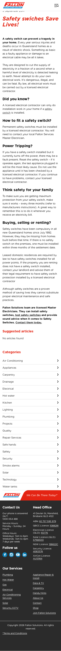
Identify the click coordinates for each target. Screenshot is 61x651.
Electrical (8, 388)
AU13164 (37, 558)
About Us (38, 598)
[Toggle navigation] (56, 5)
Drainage (8, 381)
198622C (53, 544)
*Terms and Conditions (15, 633)
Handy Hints (39, 593)
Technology (10, 479)
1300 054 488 (10, 519)
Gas (5, 584)
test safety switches (28, 315)
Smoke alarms (11, 465)
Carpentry (9, 374)
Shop (35, 608)
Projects (7, 423)
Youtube (18, 554)
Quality (7, 430)
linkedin (24, 554)
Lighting (8, 409)
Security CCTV (10, 608)
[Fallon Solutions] (14, 5)
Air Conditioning (13, 360)
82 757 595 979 (47, 521)
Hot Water (8, 579)
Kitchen (7, 402)
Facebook (5, 554)
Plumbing (8, 416)
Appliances (9, 367)
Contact (37, 603)
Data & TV (38, 583)
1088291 (54, 525)
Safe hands (9, 444)
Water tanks (10, 486)
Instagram (11, 554)
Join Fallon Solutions (44, 613)
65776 (44, 533)
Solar (6, 472)
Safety (6, 451)
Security (7, 458)
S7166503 (38, 540)
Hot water (9, 395)
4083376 (38, 551)
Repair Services (12, 437)
